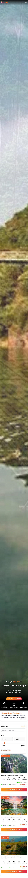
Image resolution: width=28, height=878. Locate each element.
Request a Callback (14, 699)
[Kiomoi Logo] (4, 2)
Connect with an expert (14, 790)
